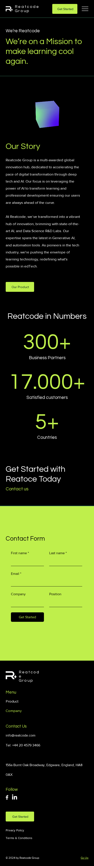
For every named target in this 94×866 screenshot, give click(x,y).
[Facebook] (7, 797)
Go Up (84, 857)
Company (18, 594)
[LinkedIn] (14, 797)
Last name (58, 553)
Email (16, 574)
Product (12, 701)
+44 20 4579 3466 (26, 745)
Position (55, 594)
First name (20, 553)
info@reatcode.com (20, 735)
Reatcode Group (27, 9)
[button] (47, 113)
